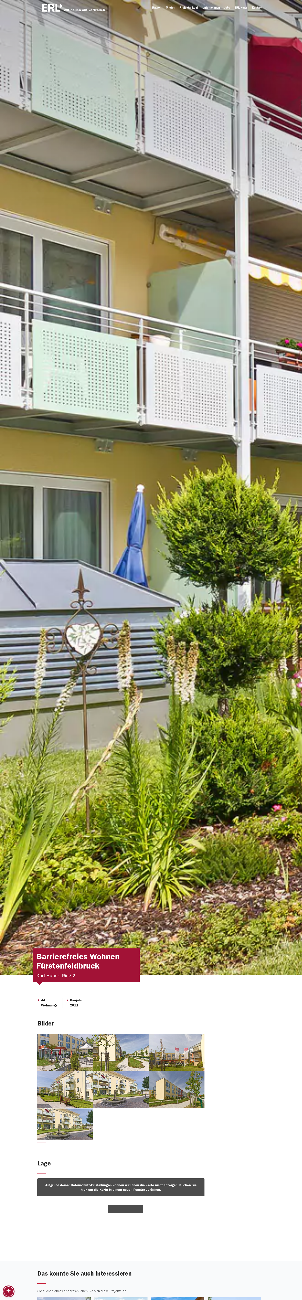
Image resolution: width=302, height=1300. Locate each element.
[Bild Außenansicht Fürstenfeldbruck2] (65, 1052)
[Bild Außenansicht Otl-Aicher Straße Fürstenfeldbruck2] (65, 1089)
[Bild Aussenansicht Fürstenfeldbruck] (177, 1089)
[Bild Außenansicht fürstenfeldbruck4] (177, 1052)
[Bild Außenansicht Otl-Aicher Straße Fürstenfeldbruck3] (121, 1089)
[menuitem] (157, 7)
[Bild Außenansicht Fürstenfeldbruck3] (121, 1052)
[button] (8, 1291)
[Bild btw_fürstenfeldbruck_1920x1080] (65, 1124)
